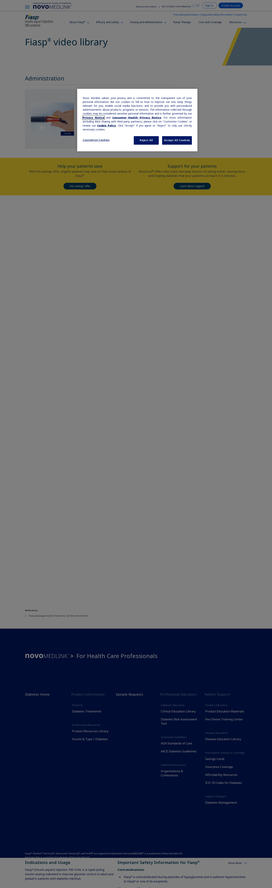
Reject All (146, 140)
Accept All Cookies (177, 140)
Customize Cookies (96, 140)
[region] (137, 120)
